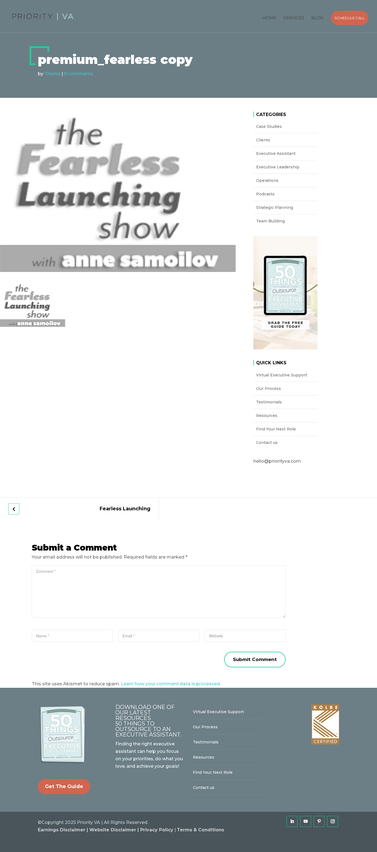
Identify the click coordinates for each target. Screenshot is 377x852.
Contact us (267, 442)
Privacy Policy (156, 829)
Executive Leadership (277, 167)
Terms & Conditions (200, 829)
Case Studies (269, 126)
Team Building (270, 221)
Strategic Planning (274, 207)
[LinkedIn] (292, 821)
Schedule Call (349, 18)
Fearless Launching (125, 509)
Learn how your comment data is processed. (171, 683)
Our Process (268, 388)
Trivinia (52, 73)
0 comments (78, 73)
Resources (266, 415)
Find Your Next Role (276, 429)
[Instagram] (332, 821)
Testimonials (269, 402)
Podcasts (265, 194)
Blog (317, 17)
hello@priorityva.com (277, 461)
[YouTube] (305, 821)
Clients (263, 139)
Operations (267, 180)
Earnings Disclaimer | (63, 829)
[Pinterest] (319, 821)
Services (293, 17)
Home (269, 17)
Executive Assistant (276, 153)
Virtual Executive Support (281, 375)
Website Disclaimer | (114, 829)
